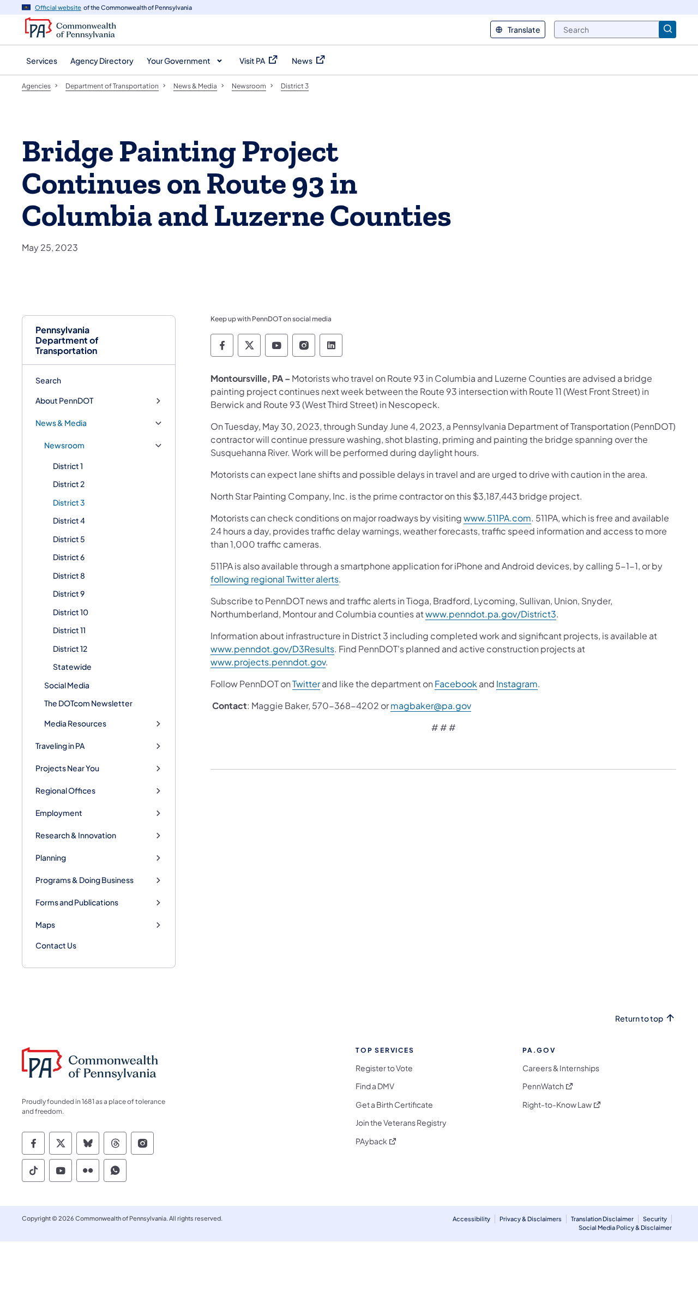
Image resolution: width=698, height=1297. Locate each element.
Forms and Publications (76, 902)
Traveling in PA (60, 745)
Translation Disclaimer (602, 1218)
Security (655, 1218)
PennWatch (543, 1086)
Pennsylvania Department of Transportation (67, 340)
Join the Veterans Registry (401, 1122)
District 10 (70, 612)
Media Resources (75, 723)
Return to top (639, 1018)
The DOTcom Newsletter (88, 703)
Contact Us (55, 945)
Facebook (456, 683)
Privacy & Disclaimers (531, 1218)
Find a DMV (375, 1086)
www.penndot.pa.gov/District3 (490, 614)
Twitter (306, 683)
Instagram (517, 683)
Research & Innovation (75, 835)
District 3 (69, 502)
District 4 (69, 520)
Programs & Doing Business (84, 880)
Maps (45, 924)
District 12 (70, 648)
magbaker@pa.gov (430, 705)
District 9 (69, 593)
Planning (50, 857)
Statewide (72, 666)
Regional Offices (65, 790)
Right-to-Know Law (557, 1104)
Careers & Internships (560, 1068)
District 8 (69, 575)
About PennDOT (64, 400)
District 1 (68, 466)
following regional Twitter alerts (274, 579)
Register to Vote (384, 1068)
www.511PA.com (497, 518)
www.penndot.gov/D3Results (272, 648)
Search (48, 380)
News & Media (61, 423)
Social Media (66, 685)
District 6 (69, 557)
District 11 (69, 630)
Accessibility (471, 1218)
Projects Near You (67, 768)
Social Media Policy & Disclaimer (625, 1227)
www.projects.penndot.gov (268, 662)
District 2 (69, 484)
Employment (58, 813)
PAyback (371, 1141)
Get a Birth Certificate (394, 1104)
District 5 (69, 539)
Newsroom (64, 445)
